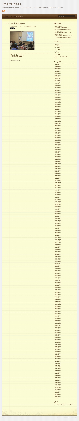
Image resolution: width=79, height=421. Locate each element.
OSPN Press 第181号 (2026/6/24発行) (63, 37)
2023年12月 (57, 120)
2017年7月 (57, 247)
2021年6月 (57, 170)
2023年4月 (57, 133)
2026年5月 (57, 70)
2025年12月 (57, 78)
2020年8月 (57, 187)
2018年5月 (57, 230)
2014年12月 (57, 301)
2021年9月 (57, 165)
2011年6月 (57, 373)
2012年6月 (57, 353)
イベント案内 (57, 49)
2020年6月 (57, 190)
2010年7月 (57, 392)
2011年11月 (57, 365)
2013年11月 (57, 323)
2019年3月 (57, 215)
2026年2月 (57, 75)
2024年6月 (57, 109)
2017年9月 (57, 244)
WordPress (65, 417)
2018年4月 (57, 232)
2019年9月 (57, 206)
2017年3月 (57, 254)
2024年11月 (57, 101)
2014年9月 (57, 306)
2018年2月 (57, 235)
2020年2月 (57, 197)
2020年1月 (57, 199)
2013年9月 (57, 327)
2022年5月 (57, 152)
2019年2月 (57, 216)
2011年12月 (57, 363)
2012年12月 (57, 342)
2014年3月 (57, 316)
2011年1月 (57, 382)
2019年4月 (57, 213)
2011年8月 (57, 370)
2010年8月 (57, 391)
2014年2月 (57, 318)
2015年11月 (57, 282)
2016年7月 (57, 268)
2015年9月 (57, 285)
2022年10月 (57, 144)
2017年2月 (57, 256)
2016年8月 (57, 266)
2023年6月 (57, 130)
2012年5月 (57, 354)
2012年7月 (57, 351)
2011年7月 (57, 372)
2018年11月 (57, 220)
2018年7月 (57, 227)
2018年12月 (57, 218)
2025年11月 (57, 80)
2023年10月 (57, 123)
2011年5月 (57, 375)
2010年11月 (57, 386)
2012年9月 (57, 347)
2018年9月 (57, 223)
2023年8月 (57, 127)
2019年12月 (57, 201)
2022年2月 (57, 156)
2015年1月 (57, 299)
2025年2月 (57, 95)
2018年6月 (57, 228)
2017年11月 (57, 240)
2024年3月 (57, 114)
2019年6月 (57, 209)
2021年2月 (57, 177)
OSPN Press (11, 4)
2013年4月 (57, 335)
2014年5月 (57, 313)
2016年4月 (57, 273)
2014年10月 (57, 304)
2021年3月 (57, 175)
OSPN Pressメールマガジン (16, 16)
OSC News (57, 44)
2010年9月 (57, 389)
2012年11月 (57, 344)
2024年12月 (57, 99)
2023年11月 (57, 121)
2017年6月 (57, 249)
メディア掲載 (57, 54)
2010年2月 (57, 396)
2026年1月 (57, 77)
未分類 (56, 58)
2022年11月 (57, 142)
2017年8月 (57, 246)
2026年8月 (57, 64)
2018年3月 (57, 234)
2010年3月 (57, 394)
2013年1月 (57, 341)
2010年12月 (57, 384)
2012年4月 (57, 356)
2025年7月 (57, 87)
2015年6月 (57, 291)
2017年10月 (57, 242)
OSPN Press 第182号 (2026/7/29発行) (63, 29)
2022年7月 (57, 149)
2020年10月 (57, 184)
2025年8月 (57, 85)
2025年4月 (57, 92)
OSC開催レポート (58, 45)
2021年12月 (57, 159)
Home (6, 16)
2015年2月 (57, 297)
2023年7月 (57, 128)
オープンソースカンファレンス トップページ (64, 404)
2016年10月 (57, 263)
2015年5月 (57, 292)
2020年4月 (57, 194)
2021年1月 (57, 178)
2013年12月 (57, 322)
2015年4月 (57, 294)
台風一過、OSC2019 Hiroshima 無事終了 (18, 55)
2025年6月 (57, 89)
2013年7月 (57, 330)
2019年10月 (57, 204)
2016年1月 (57, 278)
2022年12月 (57, 140)
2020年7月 (57, 189)
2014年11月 (57, 303)
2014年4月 (57, 315)
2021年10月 (57, 163)
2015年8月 (57, 287)
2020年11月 (57, 182)
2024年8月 (57, 106)
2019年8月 (57, 208)
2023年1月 (57, 139)
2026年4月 (57, 71)
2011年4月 (57, 377)
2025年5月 (57, 90)
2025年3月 (57, 94)
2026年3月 (57, 73)
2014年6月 (57, 311)
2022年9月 (57, 146)
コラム (56, 51)
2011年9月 (57, 368)
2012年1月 (57, 361)
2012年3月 (57, 358)
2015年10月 (57, 284)
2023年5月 (57, 132)
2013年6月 (57, 332)
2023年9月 (57, 125)
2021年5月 (57, 171)
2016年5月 (57, 272)
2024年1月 (57, 118)
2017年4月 (57, 253)
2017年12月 (57, 239)
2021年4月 (57, 173)
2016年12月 (57, 259)
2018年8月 (57, 225)
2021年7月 (57, 168)
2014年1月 (57, 320)
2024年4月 (57, 113)
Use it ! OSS (57, 47)
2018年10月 (57, 221)
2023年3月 (57, 135)
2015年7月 (57, 289)
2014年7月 (57, 310)
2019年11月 (57, 203)
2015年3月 (57, 296)
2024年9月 (57, 104)
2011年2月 (57, 380)
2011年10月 (57, 366)
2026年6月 (57, 68)
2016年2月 (57, 277)
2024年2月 (57, 116)
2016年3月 (57, 275)
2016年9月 (57, 265)
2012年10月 (57, 346)
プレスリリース (58, 52)
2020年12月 (57, 180)
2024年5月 (57, 111)
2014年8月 (57, 308)
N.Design (75, 417)
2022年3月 (57, 154)
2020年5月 (57, 192)
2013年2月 (57, 339)
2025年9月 (57, 83)
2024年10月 (57, 102)
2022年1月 (57, 158)
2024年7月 (57, 108)
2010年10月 (57, 387)
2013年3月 (57, 337)
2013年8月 (57, 329)
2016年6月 (57, 270)
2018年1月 (57, 237)
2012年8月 (57, 349)
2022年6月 (57, 151)
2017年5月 (57, 251)
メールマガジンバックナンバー (61, 56)
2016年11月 (57, 261)
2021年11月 (57, 161)
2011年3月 (57, 379)
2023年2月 (57, 137)
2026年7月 (57, 66)
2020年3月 (57, 196)
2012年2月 (57, 360)
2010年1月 (57, 398)
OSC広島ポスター (17, 23)
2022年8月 (57, 147)
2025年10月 (57, 82)
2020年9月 (57, 185)
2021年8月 (57, 166)
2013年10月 (57, 325)
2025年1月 (57, 97)
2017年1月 (57, 258)
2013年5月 (57, 334)
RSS (7, 11)
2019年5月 (57, 211)
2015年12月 (57, 280)
